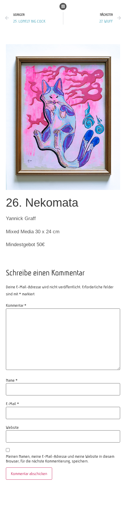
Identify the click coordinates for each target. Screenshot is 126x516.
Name (12, 380)
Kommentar (16, 305)
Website (12, 427)
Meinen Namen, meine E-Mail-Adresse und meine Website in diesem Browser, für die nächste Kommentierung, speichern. (60, 458)
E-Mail (12, 403)
